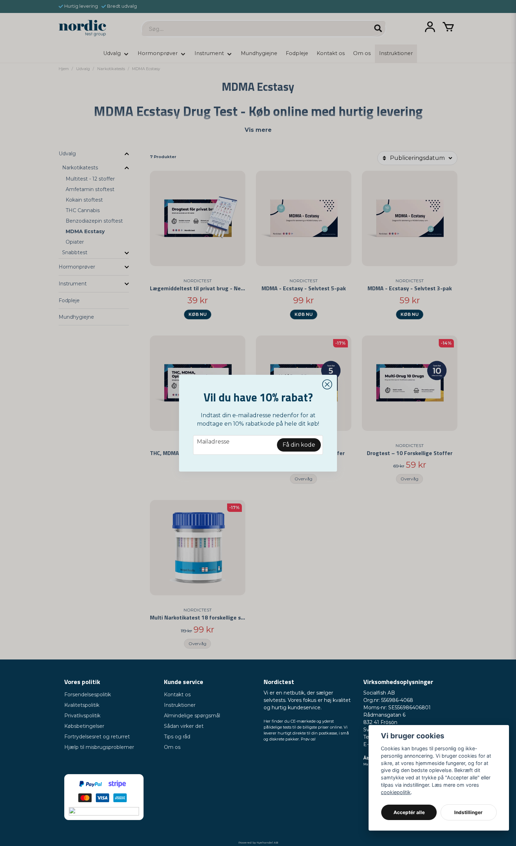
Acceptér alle (409, 812)
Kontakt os (177, 694)
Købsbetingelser (84, 726)
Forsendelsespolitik (87, 694)
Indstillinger (468, 812)
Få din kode (299, 444)
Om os (172, 747)
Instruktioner (180, 705)
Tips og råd (177, 736)
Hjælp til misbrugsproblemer (99, 747)
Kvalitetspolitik (81, 705)
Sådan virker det (184, 726)
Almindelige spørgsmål (192, 715)
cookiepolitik (396, 792)
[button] (327, 384)
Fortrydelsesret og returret (97, 736)
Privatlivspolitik (82, 715)
